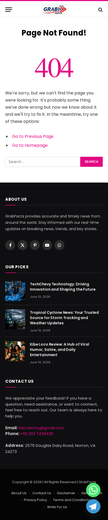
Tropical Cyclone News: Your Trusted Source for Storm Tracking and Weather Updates (64, 318)
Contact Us (42, 493)
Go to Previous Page (32, 136)
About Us (18, 493)
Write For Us (57, 506)
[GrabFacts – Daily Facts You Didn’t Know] (54, 9)
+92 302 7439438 (36, 433)
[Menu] (8, 10)
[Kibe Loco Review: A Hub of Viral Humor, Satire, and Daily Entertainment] (15, 351)
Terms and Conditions (71, 499)
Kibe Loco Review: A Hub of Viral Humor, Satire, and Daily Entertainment (59, 349)
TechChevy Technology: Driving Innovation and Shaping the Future (62, 286)
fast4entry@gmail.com (41, 428)
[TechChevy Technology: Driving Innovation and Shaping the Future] (15, 291)
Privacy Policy (35, 499)
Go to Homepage (30, 145)
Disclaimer (66, 493)
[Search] (100, 10)
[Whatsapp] (93, 490)
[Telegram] (93, 506)
